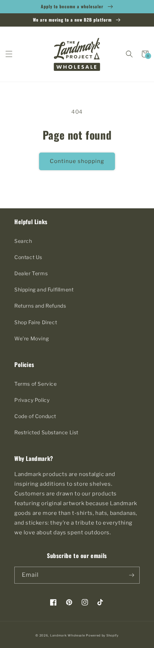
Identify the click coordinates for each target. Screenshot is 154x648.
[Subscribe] (131, 575)
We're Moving (31, 338)
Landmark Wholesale (67, 635)
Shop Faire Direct (35, 322)
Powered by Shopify (102, 635)
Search (23, 241)
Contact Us (28, 257)
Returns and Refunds (40, 306)
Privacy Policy (31, 400)
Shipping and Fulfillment (43, 289)
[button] (9, 54)
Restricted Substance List (46, 432)
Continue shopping (77, 161)
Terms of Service (35, 384)
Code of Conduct (35, 416)
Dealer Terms (31, 273)
